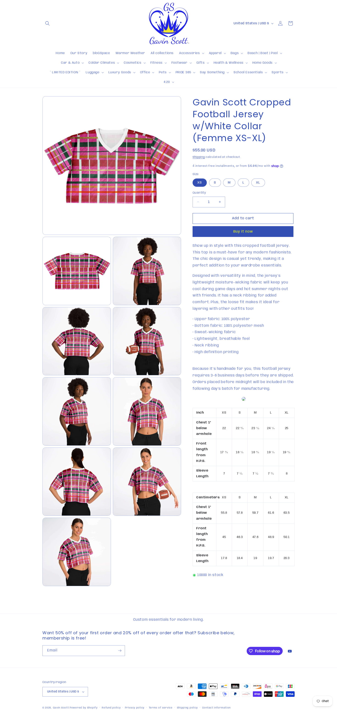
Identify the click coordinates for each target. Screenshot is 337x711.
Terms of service (161, 707)
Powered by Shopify (84, 707)
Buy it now (243, 231)
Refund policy (111, 707)
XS (199, 182)
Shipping (199, 157)
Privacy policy (134, 707)
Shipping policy (187, 707)
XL (258, 182)
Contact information (216, 707)
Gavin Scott (61, 707)
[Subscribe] (120, 650)
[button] (47, 23)
